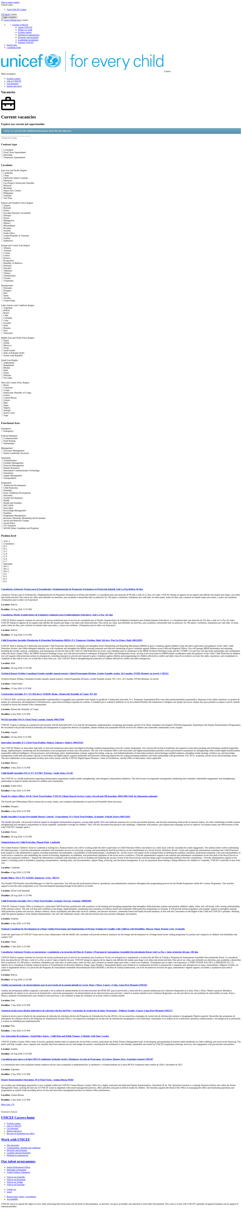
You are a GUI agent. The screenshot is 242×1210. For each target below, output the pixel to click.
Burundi (7, 208)
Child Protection (11, 488)
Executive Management (14, 450)
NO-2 (6, 569)
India (6, 370)
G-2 (5, 551)
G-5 (5, 556)
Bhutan (7, 368)
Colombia (8, 318)
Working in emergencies (28, 35)
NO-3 (6, 571)
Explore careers (25, 32)
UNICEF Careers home (18, 1117)
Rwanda (7, 228)
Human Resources (12, 468)
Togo (6, 415)
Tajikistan (8, 270)
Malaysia (7, 185)
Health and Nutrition (13, 503)
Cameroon (8, 387)
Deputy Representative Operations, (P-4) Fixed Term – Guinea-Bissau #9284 (37, 1080)
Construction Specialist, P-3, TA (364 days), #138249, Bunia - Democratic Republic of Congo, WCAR (49, 694)
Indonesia (8, 180)
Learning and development (18, 1153)
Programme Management (15, 515)
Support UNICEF (26, 42)
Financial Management (14, 465)
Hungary (7, 290)
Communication (11, 438)
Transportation (10, 478)
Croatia (7, 253)
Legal (9, 1192)
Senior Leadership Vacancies (16, 453)
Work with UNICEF (15, 1139)
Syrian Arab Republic (13, 355)
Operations (8, 473)
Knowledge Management (15, 510)
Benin (6, 385)
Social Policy (9, 523)
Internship (8, 155)
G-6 (5, 559)
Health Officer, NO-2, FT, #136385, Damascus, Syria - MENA (30, 878)
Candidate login (14, 47)
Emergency (9, 431)
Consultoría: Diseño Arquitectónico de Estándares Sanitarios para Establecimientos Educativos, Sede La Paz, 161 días (57, 615)
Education (8, 495)
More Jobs (7, 1104)
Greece (7, 255)
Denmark (8, 288)
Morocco (7, 345)
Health (6, 500)
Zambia (7, 238)
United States (9, 300)
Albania (7, 248)
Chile (6, 315)
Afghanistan (9, 363)
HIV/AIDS (8, 505)
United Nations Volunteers (18, 1172)
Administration (10, 460)
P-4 (5, 579)
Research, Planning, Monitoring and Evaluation (25, 518)
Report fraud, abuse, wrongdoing (21, 1196)
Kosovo (7, 258)
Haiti (6, 325)
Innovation (8, 508)
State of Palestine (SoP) (14, 353)
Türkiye (7, 273)
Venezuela (8, 333)
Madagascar (9, 220)
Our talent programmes (18, 1161)
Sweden (7, 298)
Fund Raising (9, 441)
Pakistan (7, 375)
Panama (7, 328)
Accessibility (12, 1199)
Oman (6, 348)
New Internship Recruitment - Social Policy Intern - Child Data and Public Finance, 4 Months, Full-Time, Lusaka (55, 1036)
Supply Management (13, 475)
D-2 (5, 549)
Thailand (7, 195)
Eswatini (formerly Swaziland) (17, 213)
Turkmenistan (10, 275)
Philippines (8, 193)
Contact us (11, 1189)
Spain (6, 295)
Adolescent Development (15, 485)
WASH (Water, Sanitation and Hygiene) (21, 528)
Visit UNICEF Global (16, 9)
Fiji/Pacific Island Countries (16, 178)
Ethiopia (7, 215)
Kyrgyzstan (9, 260)
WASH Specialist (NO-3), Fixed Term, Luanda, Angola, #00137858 (32, 719)
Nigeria (7, 408)
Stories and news (14, 86)
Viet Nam (8, 198)
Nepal (6, 373)
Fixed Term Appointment (15, 152)
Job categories (13, 1145)
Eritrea (6, 210)
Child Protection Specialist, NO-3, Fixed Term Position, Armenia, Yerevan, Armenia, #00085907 (46, 901)
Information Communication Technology (22, 470)
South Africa (9, 233)
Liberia (7, 400)
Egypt (6, 340)
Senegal (7, 410)
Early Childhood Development (17, 493)
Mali (6, 403)
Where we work (25, 30)
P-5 (5, 581)
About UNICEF (25, 27)
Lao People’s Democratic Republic (19, 183)
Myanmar (8, 188)
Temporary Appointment (14, 157)
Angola (7, 205)
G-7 (5, 561)
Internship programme (16, 1170)
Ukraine (7, 278)
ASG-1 (7, 541)
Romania (7, 265)
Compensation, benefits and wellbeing (23, 1148)
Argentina (8, 308)
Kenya (6, 218)
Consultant (8, 150)
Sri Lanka (8, 378)
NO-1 (6, 566)
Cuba (6, 320)
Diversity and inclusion (28, 37)
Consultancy (9, 544)
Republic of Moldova (13, 263)
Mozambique (9, 225)
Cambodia (8, 173)
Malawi (7, 223)
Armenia (7, 250)
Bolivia (7, 310)
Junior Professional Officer (18, 1167)
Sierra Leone (9, 413)
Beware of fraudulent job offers (20, 1133)
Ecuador (7, 323)
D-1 (5, 546)
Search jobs (12, 45)
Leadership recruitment (28, 40)
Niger (6, 405)
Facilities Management (13, 463)
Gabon (7, 395)
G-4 (5, 554)
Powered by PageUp (9, 1111)
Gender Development (13, 498)
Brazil (6, 313)
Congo (7, 390)
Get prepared (12, 83)
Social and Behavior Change (16, 520)
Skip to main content (10, 2)
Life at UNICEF (14, 81)
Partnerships (9, 443)
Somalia (7, 230)
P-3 (5, 576)
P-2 (5, 574)
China (6, 175)
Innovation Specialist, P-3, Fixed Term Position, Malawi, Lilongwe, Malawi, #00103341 (42, 742)
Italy (5, 293)
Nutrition (7, 513)
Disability (8, 490)
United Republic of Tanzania (16, 235)
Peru (6, 330)
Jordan (6, 343)
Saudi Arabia (9, 350)
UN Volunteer (10, 525)
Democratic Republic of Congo (17, 392)
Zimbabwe (8, 240)
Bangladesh (9, 365)
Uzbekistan (8, 281)
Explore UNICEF (20, 25)
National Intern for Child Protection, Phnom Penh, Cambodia (30, 842)
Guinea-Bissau (10, 398)
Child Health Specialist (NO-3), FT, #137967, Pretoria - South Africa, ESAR (37, 773)
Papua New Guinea (12, 190)
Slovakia (7, 268)
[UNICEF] (5, 14)
